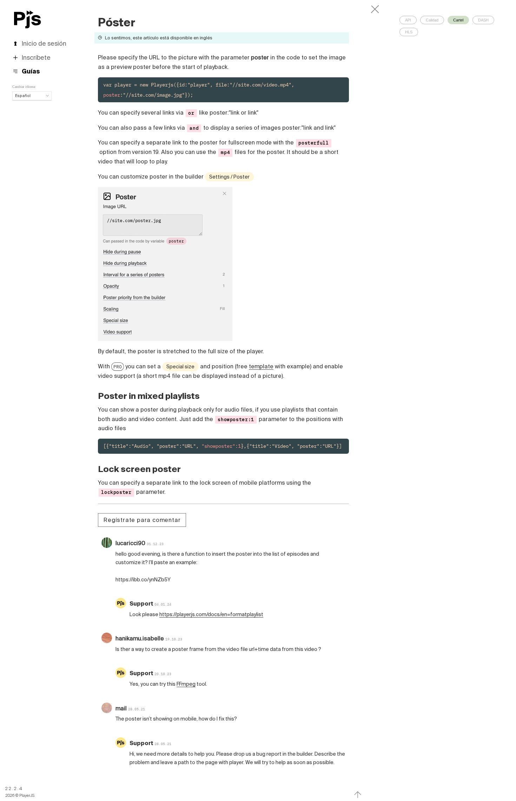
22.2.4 (14, 788)
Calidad (432, 20)
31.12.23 (155, 544)
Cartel (458, 20)
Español (23, 95)
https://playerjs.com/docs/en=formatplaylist (211, 614)
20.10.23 (162, 674)
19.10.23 (173, 639)
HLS (408, 32)
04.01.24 (162, 604)
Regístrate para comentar (142, 520)
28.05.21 (136, 709)
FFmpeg (186, 684)
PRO (117, 366)
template (261, 366)
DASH (483, 20)
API (408, 20)
